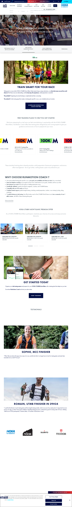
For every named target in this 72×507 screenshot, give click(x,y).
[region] (36, 500)
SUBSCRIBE (4, 239)
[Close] (69, 500)
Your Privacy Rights (53, 496)
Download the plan (19, 152)
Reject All (54, 500)
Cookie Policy (10, 499)
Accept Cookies (53, 504)
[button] (20, 1)
